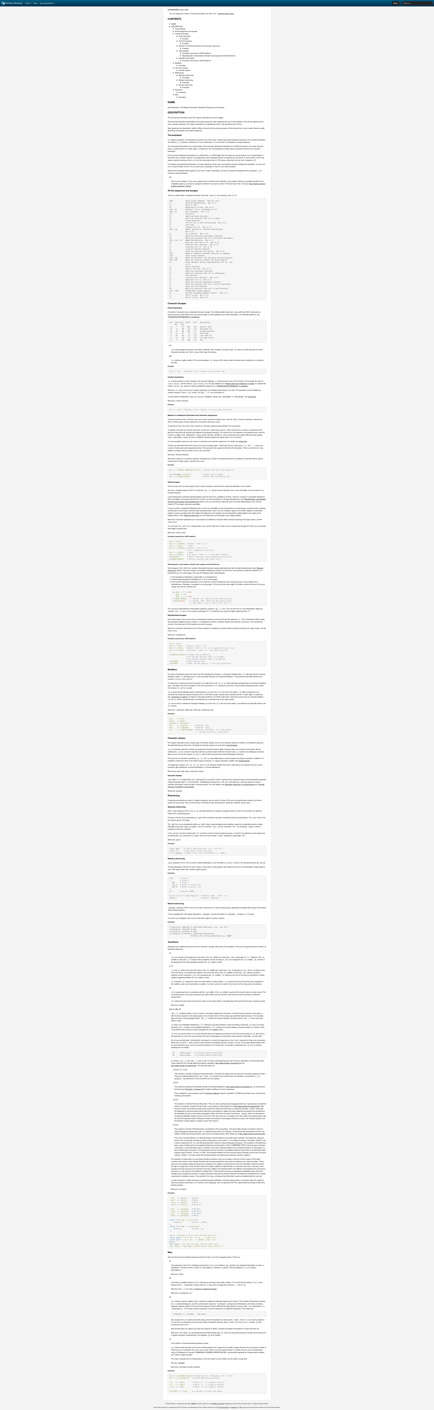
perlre (221, 117)
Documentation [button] (46, 3)
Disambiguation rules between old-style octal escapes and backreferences (208, 55)
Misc (176, 94)
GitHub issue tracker (218, 1403)
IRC (240, 1407)
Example (185, 38)
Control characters (185, 41)
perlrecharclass (231, 745)
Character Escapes (182, 33)
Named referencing (185, 85)
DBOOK (193, 1403)
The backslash (180, 29)
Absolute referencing (186, 75)
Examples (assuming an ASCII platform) (196, 53)
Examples (182, 65)
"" (201, 1076)
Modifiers (178, 63)
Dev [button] (35, 3)
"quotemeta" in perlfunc (179, 697)
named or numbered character (206, 1289)
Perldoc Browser (14, 3)
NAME (173, 24)
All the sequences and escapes (186, 31)
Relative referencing (186, 80)
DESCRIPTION (176, 26)
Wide (395, 3)
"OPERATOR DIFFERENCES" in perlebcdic (183, 317)
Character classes (181, 68)
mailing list (234, 1407)
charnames (252, 396)
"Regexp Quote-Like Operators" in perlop (239, 383)
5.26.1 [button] (27, 3)
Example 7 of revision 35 (194, 1089)
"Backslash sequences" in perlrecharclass (239, 784)
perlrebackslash (173, 9)
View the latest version (226, 13)
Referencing (179, 72)
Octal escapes (184, 51)
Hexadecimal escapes (186, 58)
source (182, 9)
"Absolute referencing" (192, 515)
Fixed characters (185, 36)
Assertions (179, 90)
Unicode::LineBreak (212, 1093)
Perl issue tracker (223, 1407)
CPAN (186, 9)
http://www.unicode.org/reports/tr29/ (184, 1065)
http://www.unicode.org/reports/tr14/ (228, 1063)
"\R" (204, 1108)
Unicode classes (184, 70)
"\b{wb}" (215, 1029)
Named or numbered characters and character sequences (199, 46)
